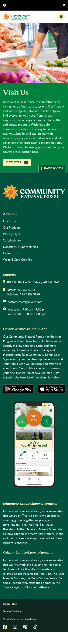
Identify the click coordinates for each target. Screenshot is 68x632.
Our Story (9, 221)
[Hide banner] (64, 5)
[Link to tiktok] (35, 626)
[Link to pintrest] (25, 626)
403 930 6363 (26, 290)
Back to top (53, 168)
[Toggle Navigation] (61, 16)
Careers (8, 253)
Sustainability (12, 240)
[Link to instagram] (15, 626)
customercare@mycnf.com (25, 302)
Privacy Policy (10, 604)
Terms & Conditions (12, 611)
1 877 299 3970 (30, 294)
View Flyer (13, 162)
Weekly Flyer (11, 234)
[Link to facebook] (5, 626)
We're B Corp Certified (17, 260)
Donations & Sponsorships (20, 247)
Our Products (12, 228)
